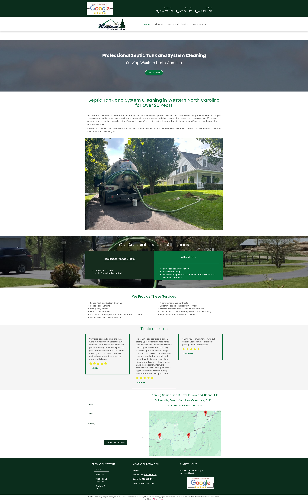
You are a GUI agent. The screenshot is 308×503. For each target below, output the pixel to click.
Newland (136, 483)
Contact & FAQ (200, 24)
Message (92, 424)
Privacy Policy (158, 499)
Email (90, 414)
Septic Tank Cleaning (178, 24)
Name (90, 404)
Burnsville (137, 479)
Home (147, 24)
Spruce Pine (138, 475)
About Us (159, 24)
